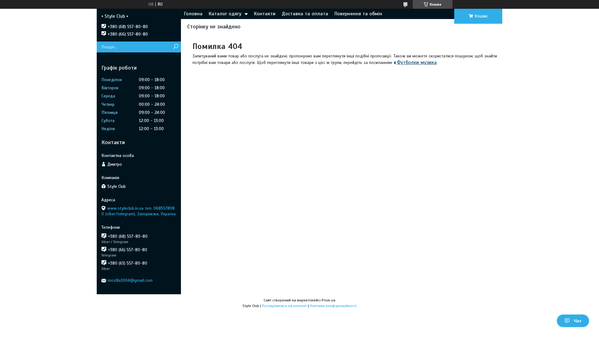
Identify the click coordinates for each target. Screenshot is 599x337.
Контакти (264, 14)
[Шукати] (175, 47)
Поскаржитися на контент (284, 306)
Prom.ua (328, 300)
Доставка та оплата (305, 14)
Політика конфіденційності (333, 306)
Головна (193, 14)
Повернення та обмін (358, 14)
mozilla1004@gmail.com (130, 280)
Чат (578, 320)
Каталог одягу (225, 14)
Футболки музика (417, 62)
